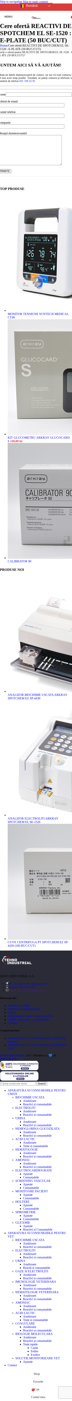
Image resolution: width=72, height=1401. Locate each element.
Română (31, 5)
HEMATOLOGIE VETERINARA (37, 1292)
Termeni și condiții (19, 1005)
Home (3, 45)
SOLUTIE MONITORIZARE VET (37, 1358)
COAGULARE (25, 1323)
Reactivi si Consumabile (37, 1229)
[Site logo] (36, 23)
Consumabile (31, 1177)
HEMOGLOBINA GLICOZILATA (37, 1128)
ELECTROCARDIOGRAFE (33, 1170)
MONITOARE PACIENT (31, 1191)
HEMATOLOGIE (26, 1149)
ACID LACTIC (25, 1139)
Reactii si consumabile (36, 1267)
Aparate (28, 1173)
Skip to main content (35, 1)
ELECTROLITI (25, 1107)
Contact (12, 1023)
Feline (34, 1351)
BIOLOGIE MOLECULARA (34, 1333)
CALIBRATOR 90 (19, 561)
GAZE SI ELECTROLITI (31, 1271)
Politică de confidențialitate (24, 1009)
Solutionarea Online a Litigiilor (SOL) (31, 1016)
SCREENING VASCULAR (32, 1180)
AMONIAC (22, 1160)
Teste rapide (30, 1344)
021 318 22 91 (27, 81)
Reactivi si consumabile (37, 1104)
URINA (20, 1118)
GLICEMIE (22, 1222)
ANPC (12, 1012)
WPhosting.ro (8, 1059)
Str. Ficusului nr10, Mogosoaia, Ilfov (29, 983)
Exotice (35, 1354)
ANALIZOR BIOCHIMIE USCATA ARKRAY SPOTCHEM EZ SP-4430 (37, 696)
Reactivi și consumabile (37, 1340)
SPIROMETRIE (25, 1212)
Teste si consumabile (35, 1146)
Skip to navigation (11, 1)
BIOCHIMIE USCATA (30, 1097)
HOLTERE (22, 1201)
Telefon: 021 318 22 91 (22, 987)
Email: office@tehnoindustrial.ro (27, 990)
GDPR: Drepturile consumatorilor (28, 1019)
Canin (34, 1347)
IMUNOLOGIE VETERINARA (35, 1281)
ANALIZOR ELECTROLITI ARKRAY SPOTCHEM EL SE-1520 (33, 820)
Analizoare (29, 1100)
